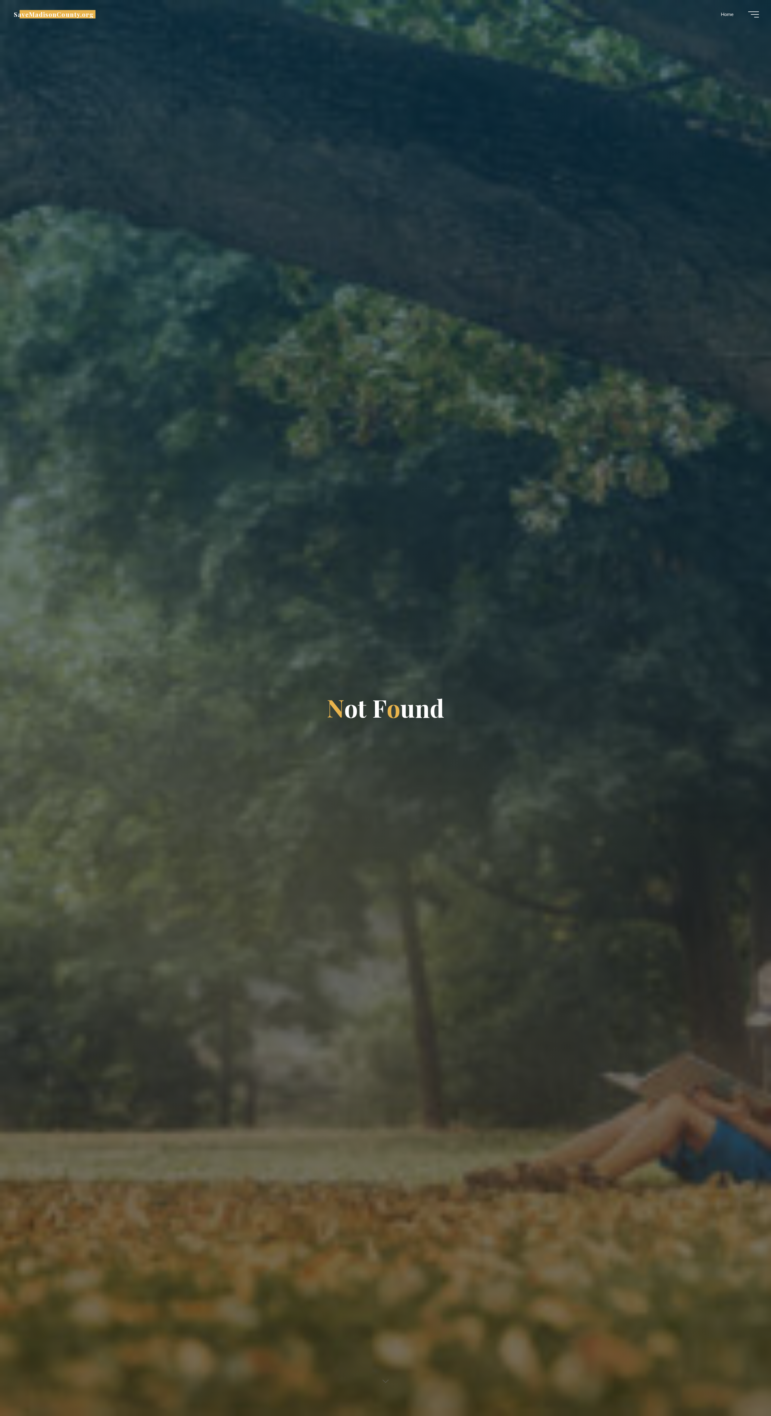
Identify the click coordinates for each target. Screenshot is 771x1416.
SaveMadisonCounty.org (54, 14)
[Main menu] (753, 14)
